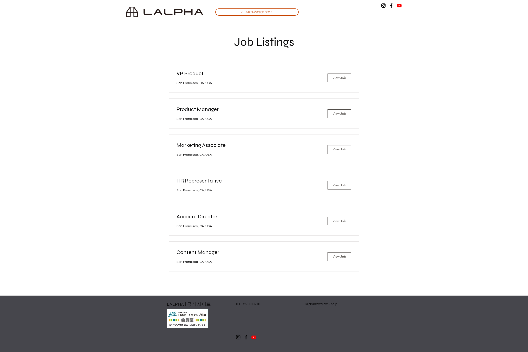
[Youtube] (399, 5)
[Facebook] (391, 5)
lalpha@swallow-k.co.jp (321, 304)
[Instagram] (383, 5)
